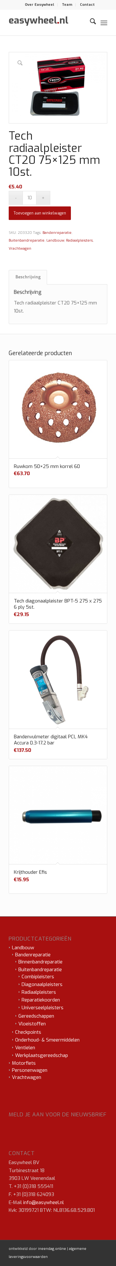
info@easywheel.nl (43, 1202)
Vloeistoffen (32, 1024)
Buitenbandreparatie (26, 240)
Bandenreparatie (57, 232)
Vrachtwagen (20, 248)
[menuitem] (40, 4)
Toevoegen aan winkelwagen (40, 213)
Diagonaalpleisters (42, 984)
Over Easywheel (39, 4)
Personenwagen (29, 1070)
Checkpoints (28, 1032)
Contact (87, 4)
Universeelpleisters (42, 1007)
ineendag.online (52, 1248)
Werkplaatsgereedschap (41, 1055)
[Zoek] (89, 22)
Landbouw (55, 240)
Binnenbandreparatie (40, 962)
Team (67, 4)
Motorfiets (24, 1063)
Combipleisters (38, 976)
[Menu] (104, 22)
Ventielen (25, 1047)
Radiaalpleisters (79, 240)
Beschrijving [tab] (28, 277)
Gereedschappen (36, 1016)
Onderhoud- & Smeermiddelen (47, 1040)
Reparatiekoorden (41, 1000)
